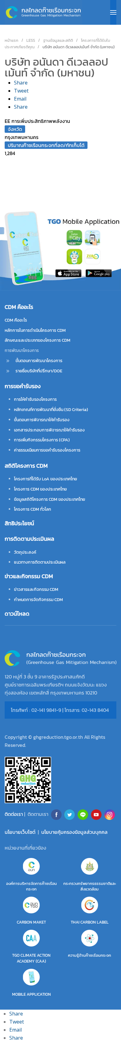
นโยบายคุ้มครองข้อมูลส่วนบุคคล (74, 832)
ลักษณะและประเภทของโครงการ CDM (37, 340)
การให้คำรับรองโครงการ (35, 399)
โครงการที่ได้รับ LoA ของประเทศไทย (45, 479)
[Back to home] (43, 12)
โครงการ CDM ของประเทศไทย (40, 489)
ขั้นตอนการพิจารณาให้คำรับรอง (41, 420)
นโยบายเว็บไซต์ (20, 832)
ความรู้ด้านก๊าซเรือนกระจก (89, 955)
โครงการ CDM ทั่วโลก (32, 509)
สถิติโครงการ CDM (26, 465)
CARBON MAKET (31, 922)
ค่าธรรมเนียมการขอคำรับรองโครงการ (47, 450)
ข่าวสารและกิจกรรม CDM (36, 589)
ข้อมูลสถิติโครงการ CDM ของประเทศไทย (49, 499)
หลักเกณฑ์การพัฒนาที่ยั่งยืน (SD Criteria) (51, 409)
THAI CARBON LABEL (90, 922)
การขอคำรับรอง (23, 386)
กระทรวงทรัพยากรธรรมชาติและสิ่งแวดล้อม (89, 886)
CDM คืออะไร (16, 320)
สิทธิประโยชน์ (19, 523)
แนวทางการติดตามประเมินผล (39, 562)
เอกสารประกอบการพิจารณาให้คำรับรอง (49, 430)
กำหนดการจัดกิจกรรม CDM (38, 599)
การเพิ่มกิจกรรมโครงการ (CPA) (42, 440)
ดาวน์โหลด (17, 613)
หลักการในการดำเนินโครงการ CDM (35, 330)
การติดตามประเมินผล (29, 539)
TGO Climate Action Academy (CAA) (31, 958)
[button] (113, 12)
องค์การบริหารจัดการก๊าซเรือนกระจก (31, 886)
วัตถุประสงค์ (25, 552)
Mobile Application (31, 994)
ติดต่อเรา (14, 814)
